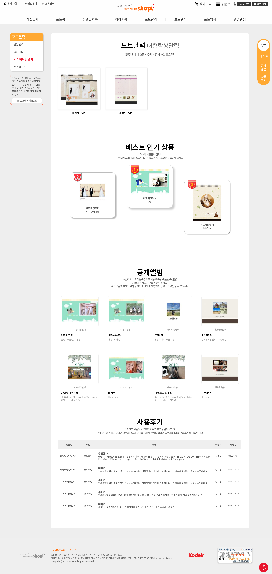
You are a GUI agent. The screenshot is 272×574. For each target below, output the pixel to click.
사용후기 (263, 78)
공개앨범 (263, 67)
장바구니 (205, 4)
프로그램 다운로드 (27, 100)
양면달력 (18, 52)
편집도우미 (30, 3)
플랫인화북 (90, 19)
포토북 (60, 19)
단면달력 (18, 44)
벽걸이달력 (20, 67)
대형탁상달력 (24, 59)
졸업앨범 (240, 19)
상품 (263, 45)
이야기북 (121, 19)
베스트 (264, 56)
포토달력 (151, 19)
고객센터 (49, 3)
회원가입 (261, 4)
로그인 (245, 4)
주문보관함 (228, 4)
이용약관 (74, 550)
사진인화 (32, 19)
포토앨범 (180, 19)
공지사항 (12, 3)
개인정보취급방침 (59, 550)
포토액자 (210, 19)
